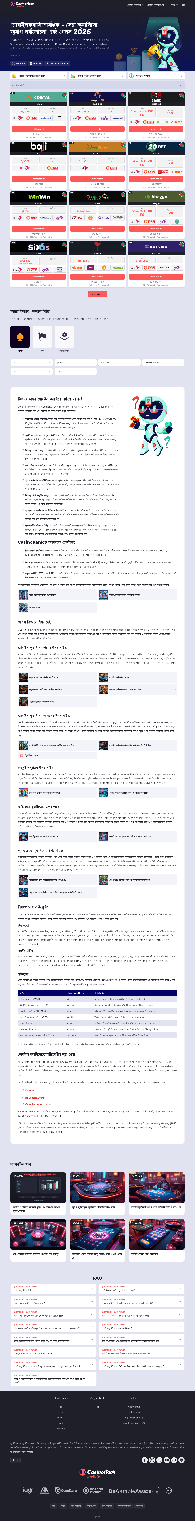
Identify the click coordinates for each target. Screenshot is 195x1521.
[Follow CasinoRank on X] (159, 1460)
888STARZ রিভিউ (156, 134)
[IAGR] (28, 1490)
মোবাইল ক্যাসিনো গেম (155, 4)
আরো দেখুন (96, 294)
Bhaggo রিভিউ (156, 233)
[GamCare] (66, 1490)
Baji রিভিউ (38, 183)
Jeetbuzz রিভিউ (97, 183)
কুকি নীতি (97, 1516)
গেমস (61, 1412)
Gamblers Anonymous (38, 1104)
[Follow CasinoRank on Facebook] (145, 1460)
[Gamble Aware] (134, 1490)
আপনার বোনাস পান (38, 129)
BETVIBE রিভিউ (156, 281)
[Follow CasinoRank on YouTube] (167, 1460)
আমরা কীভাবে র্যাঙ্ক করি (133, 1417)
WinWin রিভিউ (38, 233)
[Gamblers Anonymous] (44, 1490)
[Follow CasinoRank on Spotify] (174, 1460)
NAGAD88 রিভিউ (97, 134)
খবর (183, 4)
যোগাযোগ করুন (134, 1412)
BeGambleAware (34, 1097)
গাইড (173, 4)
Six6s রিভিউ (39, 281)
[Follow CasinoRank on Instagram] (152, 1460)
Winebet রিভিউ (97, 281)
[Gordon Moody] (93, 1490)
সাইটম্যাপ (61, 1428)
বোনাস (61, 1406)
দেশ (61, 1423)
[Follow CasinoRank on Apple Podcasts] (181, 1460)
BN (13, 1460)
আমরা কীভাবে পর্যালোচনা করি (134, 1423)
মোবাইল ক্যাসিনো (134, 4)
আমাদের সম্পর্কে (134, 1406)
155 (97, 1406)
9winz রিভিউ (97, 233)
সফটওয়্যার (61, 1417)
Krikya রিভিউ (38, 134)
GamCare (30, 1090)
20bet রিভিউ (156, 183)
